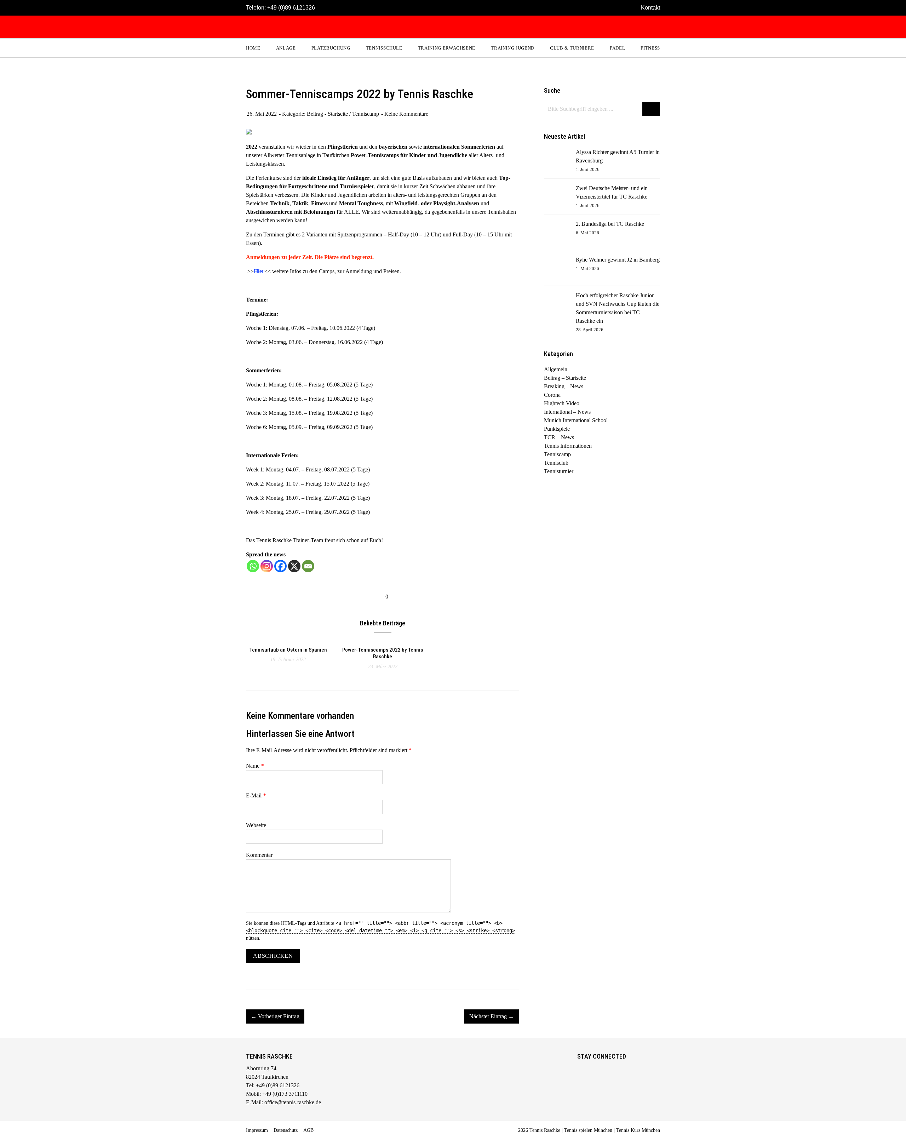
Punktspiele (557, 429)
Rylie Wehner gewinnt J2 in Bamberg (618, 260)
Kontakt (650, 8)
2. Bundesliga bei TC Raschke (610, 224)
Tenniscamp (365, 114)
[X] (294, 566)
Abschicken (273, 956)
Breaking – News (563, 386)
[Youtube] (611, 1069)
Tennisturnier (558, 471)
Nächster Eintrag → (491, 1016)
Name (255, 766)
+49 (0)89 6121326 (291, 8)
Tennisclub (556, 463)
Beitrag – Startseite (565, 378)
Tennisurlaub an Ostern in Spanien (288, 650)
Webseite (256, 825)
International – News (567, 412)
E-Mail (256, 795)
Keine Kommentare (406, 114)
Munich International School (576, 420)
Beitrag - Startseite (327, 114)
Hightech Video (561, 403)
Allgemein (555, 369)
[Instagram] (266, 566)
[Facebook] (280, 566)
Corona (552, 395)
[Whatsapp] (253, 566)
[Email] (308, 566)
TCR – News (559, 437)
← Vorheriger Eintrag (275, 1016)
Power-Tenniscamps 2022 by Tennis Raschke (382, 653)
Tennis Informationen (568, 446)
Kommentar (259, 855)
